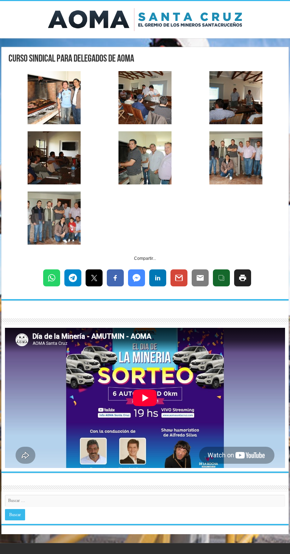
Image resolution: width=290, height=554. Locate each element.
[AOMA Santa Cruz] (145, 18)
